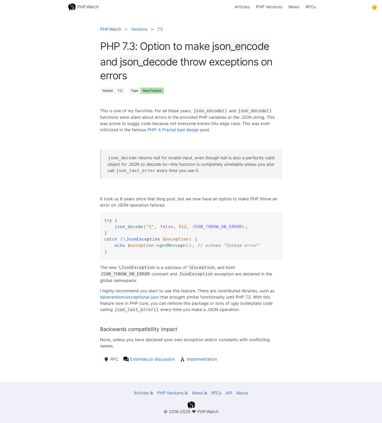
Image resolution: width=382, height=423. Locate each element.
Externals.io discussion (152, 359)
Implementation (202, 359)
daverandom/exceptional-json (129, 297)
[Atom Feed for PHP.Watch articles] (151, 393)
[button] (374, 8)
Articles (242, 6)
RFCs (311, 6)
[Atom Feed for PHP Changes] (186, 393)
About (242, 392)
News (293, 6)
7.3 (120, 90)
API (229, 392)
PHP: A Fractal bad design (173, 129)
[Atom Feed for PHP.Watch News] (205, 393)
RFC (114, 359)
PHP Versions (269, 6)
